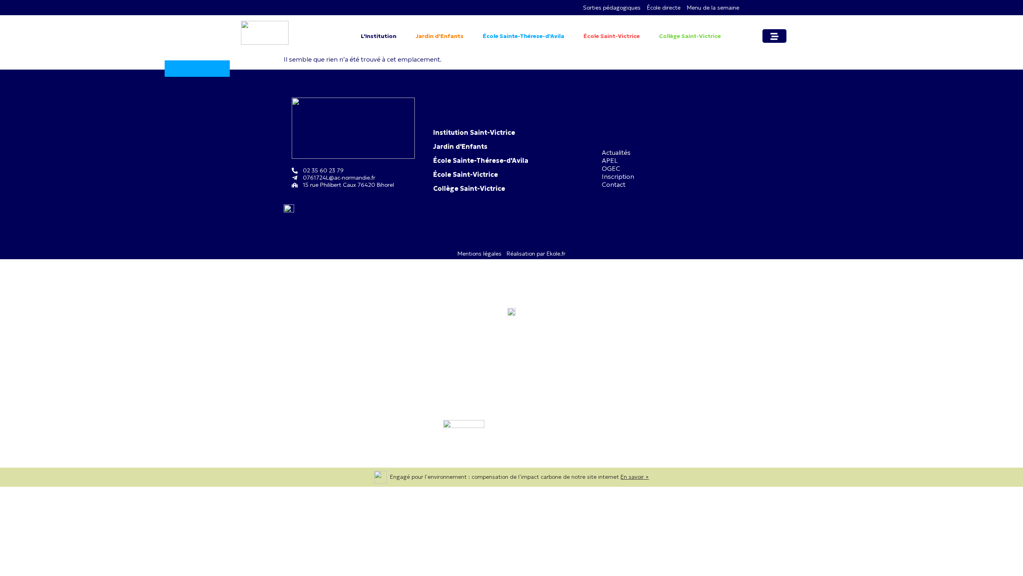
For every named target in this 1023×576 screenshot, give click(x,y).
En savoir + (635, 476)
